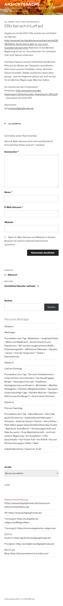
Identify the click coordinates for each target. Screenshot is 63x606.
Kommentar (11, 152)
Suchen (8, 300)
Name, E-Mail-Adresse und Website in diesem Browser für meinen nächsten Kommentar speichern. (30, 241)
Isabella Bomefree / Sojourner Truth (22, 449)
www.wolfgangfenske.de (21, 108)
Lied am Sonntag (13, 368)
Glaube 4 (9, 402)
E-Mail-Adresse (13, 207)
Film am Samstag (13, 408)
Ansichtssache (22, 4)
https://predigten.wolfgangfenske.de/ (35, 544)
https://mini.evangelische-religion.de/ (36, 528)
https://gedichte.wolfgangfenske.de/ (32, 538)
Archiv (8, 467)
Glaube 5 (9, 362)
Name (8, 192)
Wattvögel (9, 332)
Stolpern (8, 326)
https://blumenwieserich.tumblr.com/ (29, 553)
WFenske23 (33, 22)
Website (8, 222)
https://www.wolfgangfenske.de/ (25, 513)
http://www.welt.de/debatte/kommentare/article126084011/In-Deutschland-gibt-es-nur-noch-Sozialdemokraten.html (31, 44)
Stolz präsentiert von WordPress (19, 599)
